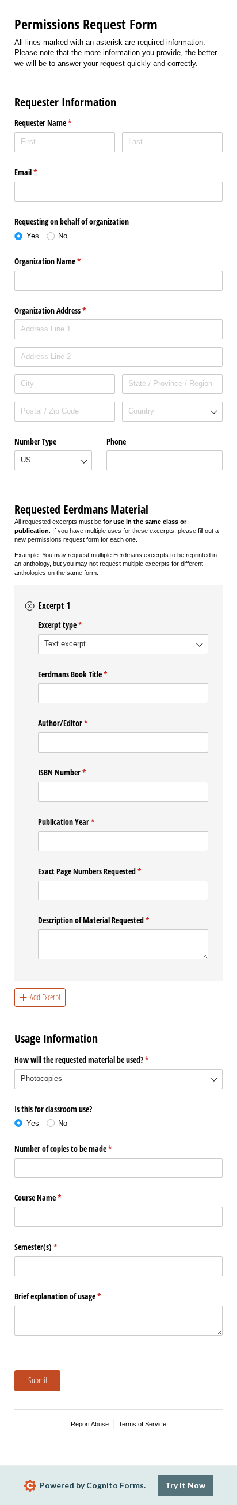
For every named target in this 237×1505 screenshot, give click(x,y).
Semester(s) (49, 1246)
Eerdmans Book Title (86, 674)
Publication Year (79, 821)
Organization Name (61, 261)
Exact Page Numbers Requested (103, 871)
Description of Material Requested (107, 919)
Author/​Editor (76, 722)
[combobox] (172, 412)
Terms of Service (142, 1424)
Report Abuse (90, 1424)
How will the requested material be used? (94, 1059)
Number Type (35, 441)
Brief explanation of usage (71, 1296)
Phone (116, 441)
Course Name (51, 1197)
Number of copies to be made (76, 1148)
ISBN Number (75, 772)
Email (39, 172)
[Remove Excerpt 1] (30, 606)
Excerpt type (73, 624)
